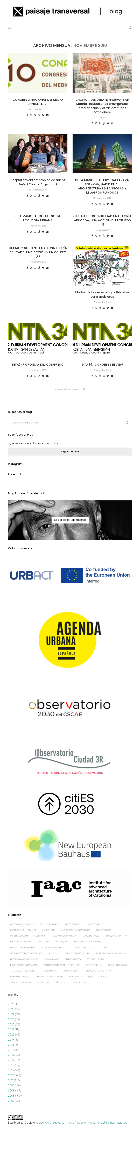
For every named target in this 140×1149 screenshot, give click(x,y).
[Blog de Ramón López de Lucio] (70, 520)
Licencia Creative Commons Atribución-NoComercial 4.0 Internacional (82, 1122)
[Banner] (70, 709)
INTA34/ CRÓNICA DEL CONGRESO (38, 364)
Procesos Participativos (24, 959)
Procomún (51, 959)
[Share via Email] (47, 115)
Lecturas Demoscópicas (54, 947)
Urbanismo (71, 971)
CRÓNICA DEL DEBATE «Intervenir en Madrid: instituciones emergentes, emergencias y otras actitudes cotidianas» (102, 105)
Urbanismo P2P (19, 976)
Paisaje (53, 953)
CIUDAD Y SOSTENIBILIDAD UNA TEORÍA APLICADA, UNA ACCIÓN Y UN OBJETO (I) (102, 220)
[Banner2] (70, 640)
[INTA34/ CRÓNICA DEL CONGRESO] (37, 338)
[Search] (130, 28)
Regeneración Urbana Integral (62, 965)
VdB (102, 976)
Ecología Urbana (116, 936)
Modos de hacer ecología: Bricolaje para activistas (102, 294)
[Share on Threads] (39, 115)
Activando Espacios (21, 924)
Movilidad (99, 947)
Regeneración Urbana (24, 965)
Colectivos (103, 930)
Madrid (80, 947)
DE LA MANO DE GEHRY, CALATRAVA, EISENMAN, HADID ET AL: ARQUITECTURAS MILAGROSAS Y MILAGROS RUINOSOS (102, 186)
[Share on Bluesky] (43, 115)
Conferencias (19, 936)
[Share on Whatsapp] (35, 115)
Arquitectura (49, 924)
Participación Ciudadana (111, 953)
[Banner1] (70, 575)
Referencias (73, 959)
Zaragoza (80, 982)
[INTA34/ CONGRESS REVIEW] (102, 338)
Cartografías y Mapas (23, 930)
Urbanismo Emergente (98, 971)
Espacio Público (20, 941)
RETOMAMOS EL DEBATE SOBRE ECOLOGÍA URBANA (38, 218)
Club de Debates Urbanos (75, 930)
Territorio (49, 971)
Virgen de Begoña (21, 982)
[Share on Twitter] (31, 115)
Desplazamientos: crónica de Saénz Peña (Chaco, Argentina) (37, 182)
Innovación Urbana (22, 947)
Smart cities (94, 965)
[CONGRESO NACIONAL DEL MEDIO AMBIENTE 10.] (37, 73)
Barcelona (95, 924)
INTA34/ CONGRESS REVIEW (102, 364)
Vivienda (44, 982)
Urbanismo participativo (49, 976)
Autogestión (73, 924)
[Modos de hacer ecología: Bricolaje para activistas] (102, 266)
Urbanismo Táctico (80, 976)
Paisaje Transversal (77, 953)
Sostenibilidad (117, 965)
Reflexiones (95, 959)
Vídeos (61, 982)
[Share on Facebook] (27, 115)
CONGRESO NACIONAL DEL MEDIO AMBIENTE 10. (38, 101)
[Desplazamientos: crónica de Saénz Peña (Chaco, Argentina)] (37, 153)
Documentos (92, 936)
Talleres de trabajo (22, 971)
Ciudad (48, 930)
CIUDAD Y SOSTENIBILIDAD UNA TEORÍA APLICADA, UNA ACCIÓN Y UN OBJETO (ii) (38, 252)
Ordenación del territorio (26, 953)
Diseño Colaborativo (65, 936)
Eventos (60, 941)
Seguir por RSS (70, 451)
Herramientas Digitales (87, 941)
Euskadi (42, 941)
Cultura (40, 936)
